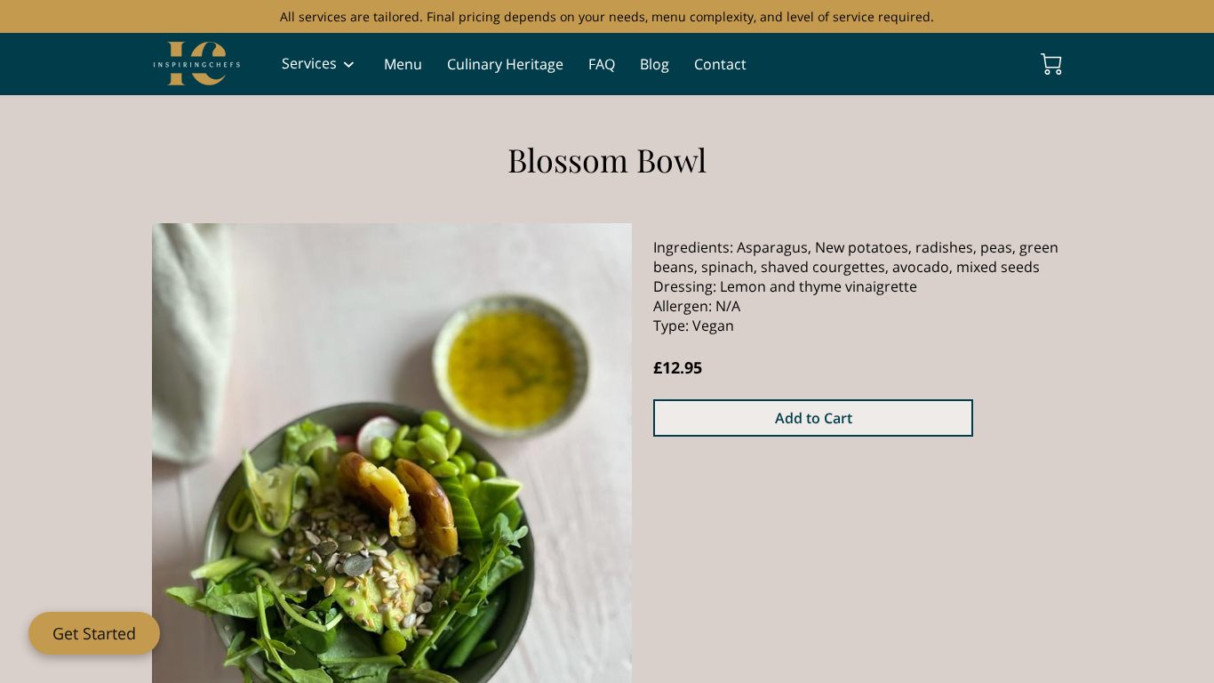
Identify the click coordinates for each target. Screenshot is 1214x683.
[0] (1051, 64)
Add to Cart (813, 418)
